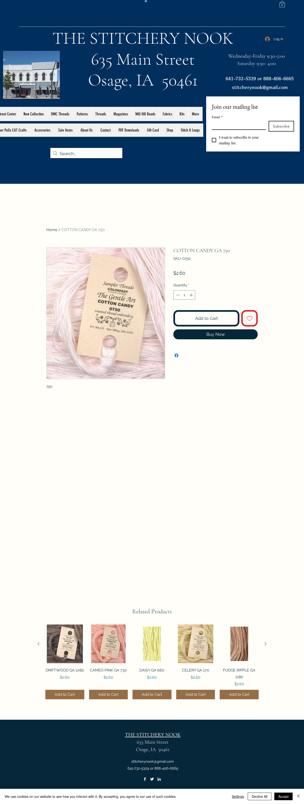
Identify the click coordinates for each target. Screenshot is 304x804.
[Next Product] (265, 644)
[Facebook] (144, 779)
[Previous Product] (38, 644)
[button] (282, 4)
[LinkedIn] (159, 779)
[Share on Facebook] (176, 355)
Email (217, 117)
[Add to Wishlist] (249, 318)
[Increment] (191, 295)
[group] (152, 662)
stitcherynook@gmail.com (260, 87)
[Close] (298, 796)
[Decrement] (177, 295)
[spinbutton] (184, 295)
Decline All (259, 796)
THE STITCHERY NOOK (142, 38)
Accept (283, 796)
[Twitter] (152, 779)
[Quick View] (64, 643)
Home (51, 229)
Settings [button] (238, 796)
